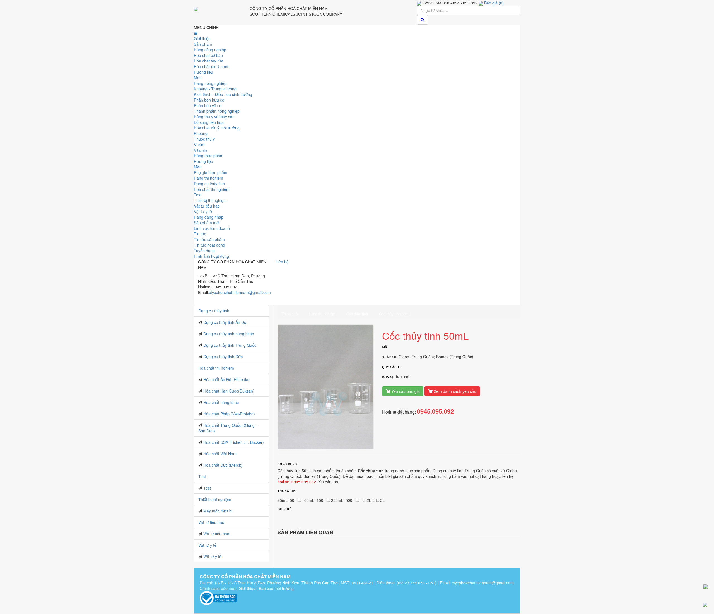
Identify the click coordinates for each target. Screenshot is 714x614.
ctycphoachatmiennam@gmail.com (240, 292)
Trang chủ (290, 313)
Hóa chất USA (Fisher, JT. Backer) (233, 442)
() (494, 3)
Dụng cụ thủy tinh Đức (223, 356)
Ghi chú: (285, 509)
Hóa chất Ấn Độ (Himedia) (226, 379)
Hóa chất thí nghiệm (216, 368)
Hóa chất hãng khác (221, 402)
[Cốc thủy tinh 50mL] (326, 386)
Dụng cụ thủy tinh (213, 311)
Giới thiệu (247, 588)
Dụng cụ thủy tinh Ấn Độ (224, 322)
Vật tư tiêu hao (211, 522)
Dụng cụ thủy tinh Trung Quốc (229, 345)
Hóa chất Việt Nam (220, 453)
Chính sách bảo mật (217, 588)
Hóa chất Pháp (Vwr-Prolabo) (229, 413)
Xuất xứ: (389, 357)
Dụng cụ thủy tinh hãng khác (228, 333)
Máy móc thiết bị (217, 511)
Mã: (385, 347)
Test (202, 476)
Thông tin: (287, 490)
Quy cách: (391, 367)
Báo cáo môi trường (276, 588)
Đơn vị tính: (392, 377)
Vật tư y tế (207, 545)
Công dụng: (288, 464)
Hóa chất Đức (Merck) (222, 465)
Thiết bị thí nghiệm (214, 499)
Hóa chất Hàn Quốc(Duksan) (228, 391)
